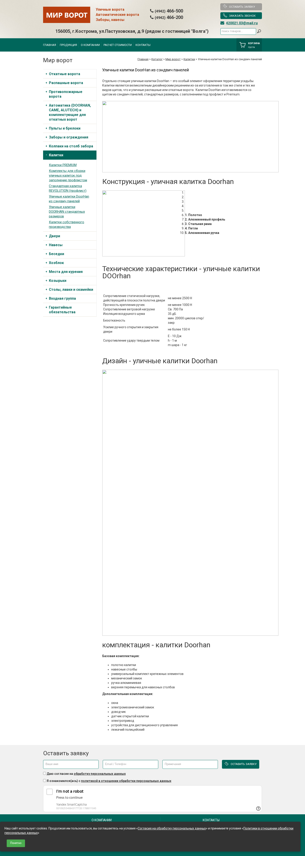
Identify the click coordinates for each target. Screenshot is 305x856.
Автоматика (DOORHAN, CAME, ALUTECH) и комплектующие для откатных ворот (70, 112)
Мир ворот (173, 59)
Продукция (68, 45)
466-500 (169, 11)
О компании (90, 45)
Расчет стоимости (118, 45)
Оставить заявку (242, 6)
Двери (54, 236)
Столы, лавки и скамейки (71, 289)
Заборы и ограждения (68, 137)
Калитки (189, 59)
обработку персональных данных (100, 774)
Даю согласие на (86, 774)
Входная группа (62, 298)
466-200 (169, 17)
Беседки (56, 254)
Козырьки (57, 280)
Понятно (15, 843)
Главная (49, 45)
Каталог (157, 59)
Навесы (56, 245)
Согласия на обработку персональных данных (172, 828)
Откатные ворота (64, 74)
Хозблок (56, 263)
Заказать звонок (242, 15)
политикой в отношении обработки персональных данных (126, 781)
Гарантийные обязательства (62, 309)
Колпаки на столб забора (71, 146)
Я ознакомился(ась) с (109, 781)
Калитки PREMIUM (63, 165)
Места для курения (66, 272)
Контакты (143, 45)
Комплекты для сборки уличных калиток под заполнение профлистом (68, 175)
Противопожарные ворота (65, 94)
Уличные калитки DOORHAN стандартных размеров (67, 211)
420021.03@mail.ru (242, 23)
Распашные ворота (66, 83)
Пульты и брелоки (64, 128)
